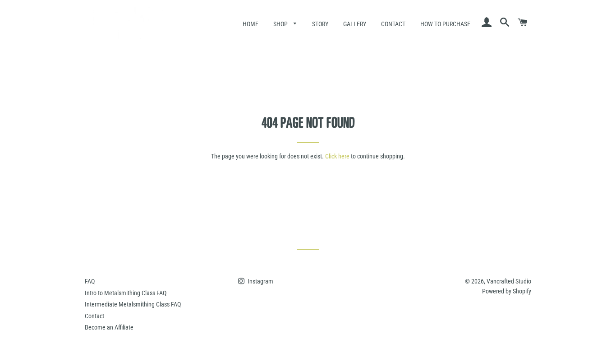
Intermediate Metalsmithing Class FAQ (133, 304)
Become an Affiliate (109, 327)
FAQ (90, 281)
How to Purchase (445, 24)
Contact (393, 24)
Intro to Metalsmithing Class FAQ (125, 293)
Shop (281, 24)
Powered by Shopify (506, 291)
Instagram (259, 281)
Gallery (354, 24)
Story (320, 24)
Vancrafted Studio (509, 281)
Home (250, 24)
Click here (337, 156)
